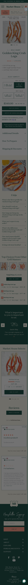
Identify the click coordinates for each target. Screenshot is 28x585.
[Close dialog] (26, 9)
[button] (24, 581)
